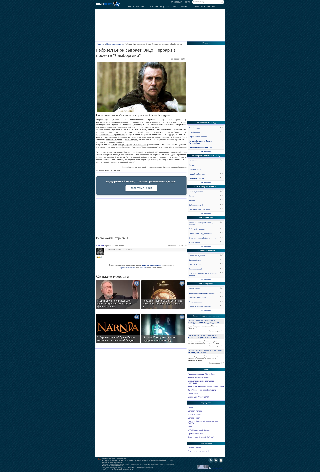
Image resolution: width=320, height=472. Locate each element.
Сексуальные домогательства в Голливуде (202, 382)
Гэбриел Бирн (102, 120)
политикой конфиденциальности (147, 464)
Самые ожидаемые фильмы (205, 187)
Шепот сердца (194, 128)
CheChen (100, 245)
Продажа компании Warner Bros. (202, 374)
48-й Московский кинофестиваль (202, 390)
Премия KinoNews (195, 434)
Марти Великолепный (198, 137)
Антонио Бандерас (114, 140)
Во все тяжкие (194, 289)
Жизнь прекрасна (149, 147)
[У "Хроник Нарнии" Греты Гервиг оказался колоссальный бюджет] (118, 329)
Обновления (121, 459)
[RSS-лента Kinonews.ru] (210, 460)
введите (143, 267)
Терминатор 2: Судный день (200, 234)
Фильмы (184, 7)
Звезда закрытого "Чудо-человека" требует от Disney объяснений (205, 351)
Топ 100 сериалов (206, 284)
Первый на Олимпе (197, 174)
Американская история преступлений (112, 122)
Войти (187, 2)
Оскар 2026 (193, 393)
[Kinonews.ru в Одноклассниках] (221, 460)
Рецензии (164, 7)
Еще (214, 7)
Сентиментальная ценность (200, 147)
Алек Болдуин (131, 140)
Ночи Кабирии (194, 132)
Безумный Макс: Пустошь (199, 209)
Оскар (161, 120)
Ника (190, 427)
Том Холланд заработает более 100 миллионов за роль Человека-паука (203, 336)
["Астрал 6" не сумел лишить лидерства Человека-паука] (163, 329)
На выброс (193, 161)
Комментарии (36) (216, 346)
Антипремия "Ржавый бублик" (201, 437)
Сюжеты (206, 369)
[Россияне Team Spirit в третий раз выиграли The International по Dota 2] (163, 295)
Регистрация (176, 2)
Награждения (206, 403)
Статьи (175, 7)
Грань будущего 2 (196, 192)
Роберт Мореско (125, 145)
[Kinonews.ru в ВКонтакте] (216, 460)
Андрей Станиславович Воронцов (171, 167)
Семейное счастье (196, 178)
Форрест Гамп (194, 242)
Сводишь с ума (195, 170)
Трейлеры (153, 7)
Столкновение (140, 145)
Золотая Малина (195, 411)
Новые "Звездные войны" (199, 378)
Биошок (192, 201)
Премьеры (141, 7)
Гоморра (182, 147)
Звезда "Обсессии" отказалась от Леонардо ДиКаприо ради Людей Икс (203, 321)
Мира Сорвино (175, 120)
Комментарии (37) (216, 331)
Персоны (205, 7)
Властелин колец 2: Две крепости (202, 238)
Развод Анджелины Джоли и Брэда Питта (206, 386)
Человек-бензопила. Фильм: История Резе (200, 142)
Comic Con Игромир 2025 (198, 397)
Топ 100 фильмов (206, 218)
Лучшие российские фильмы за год (206, 156)
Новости (130, 7)
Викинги (116, 120)
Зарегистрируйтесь (127, 267)
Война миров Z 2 (196, 205)
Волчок (191, 165)
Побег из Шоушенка (197, 229)
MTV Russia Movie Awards (199, 430)
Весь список (206, 151)
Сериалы (195, 7)
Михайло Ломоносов (197, 297)
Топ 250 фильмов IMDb (206, 251)
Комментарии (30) (216, 363)
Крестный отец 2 (195, 269)
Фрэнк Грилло (174, 132)
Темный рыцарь (195, 264)
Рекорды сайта (194, 448)
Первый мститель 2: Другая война (110, 135)
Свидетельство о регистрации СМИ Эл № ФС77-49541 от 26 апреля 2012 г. (129, 468)
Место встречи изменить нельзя (202, 293)
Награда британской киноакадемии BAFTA (203, 422)
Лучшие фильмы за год (206, 123)
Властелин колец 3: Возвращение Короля (202, 224)
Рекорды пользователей (198, 451)
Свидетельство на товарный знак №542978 (117, 470)
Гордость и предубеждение (200, 306)
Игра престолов (195, 302)
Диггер (191, 196)
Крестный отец (195, 260)
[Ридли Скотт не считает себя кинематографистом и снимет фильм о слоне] (118, 295)
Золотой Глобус (195, 414)
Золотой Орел (194, 418)
